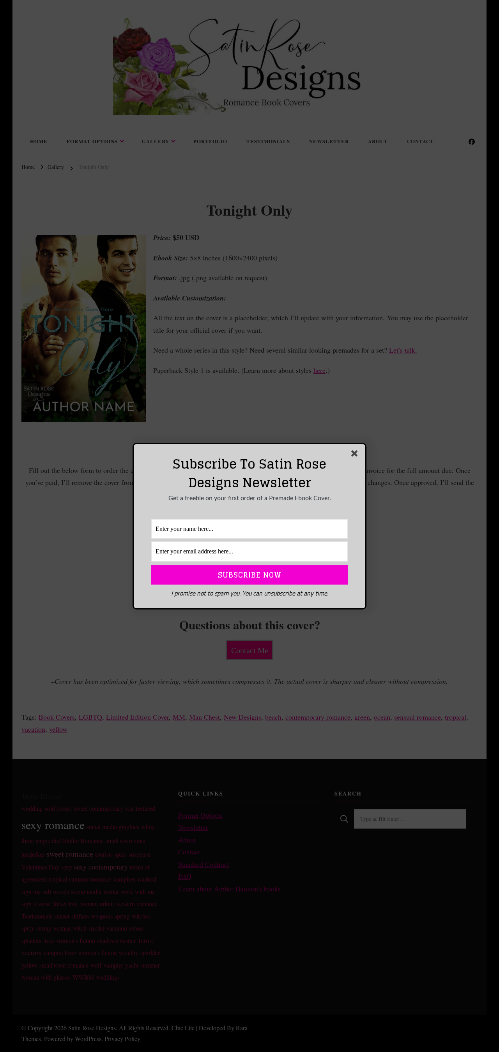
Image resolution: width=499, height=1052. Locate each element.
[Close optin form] (356, 455)
